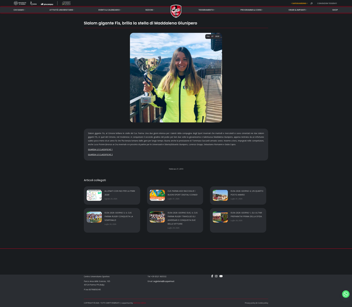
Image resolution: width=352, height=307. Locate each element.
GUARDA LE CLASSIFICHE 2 (100, 154)
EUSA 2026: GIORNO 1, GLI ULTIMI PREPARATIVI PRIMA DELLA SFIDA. (246, 214)
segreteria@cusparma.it (163, 281)
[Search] (311, 3)
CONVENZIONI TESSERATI (327, 3)
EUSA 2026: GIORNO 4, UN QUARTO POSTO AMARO (247, 193)
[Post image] (94, 195)
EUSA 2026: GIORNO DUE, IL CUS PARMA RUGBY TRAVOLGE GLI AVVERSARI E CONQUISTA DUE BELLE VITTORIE (183, 218)
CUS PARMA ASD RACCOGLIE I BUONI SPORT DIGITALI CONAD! (182, 193)
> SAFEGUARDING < (299, 3)
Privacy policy (250, 303)
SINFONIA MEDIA (139, 303)
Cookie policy (263, 303)
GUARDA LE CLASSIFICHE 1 (100, 149)
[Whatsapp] (346, 294)
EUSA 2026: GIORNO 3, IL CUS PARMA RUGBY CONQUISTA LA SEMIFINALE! (119, 216)
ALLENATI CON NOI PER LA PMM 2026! (120, 193)
